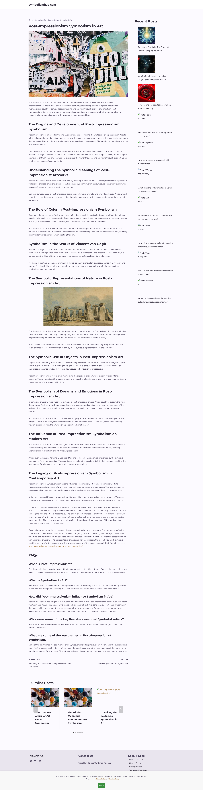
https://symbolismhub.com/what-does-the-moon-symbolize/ (55, 546)
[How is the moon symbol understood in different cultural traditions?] (146, 232)
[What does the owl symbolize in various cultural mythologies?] (146, 177)
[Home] (29, 20)
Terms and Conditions (138, 770)
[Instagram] (31, 761)
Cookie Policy (135, 763)
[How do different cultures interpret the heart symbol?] (146, 122)
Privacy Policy (135, 766)
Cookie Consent (136, 759)
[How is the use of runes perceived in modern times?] (146, 150)
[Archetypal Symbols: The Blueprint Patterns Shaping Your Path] (146, 35)
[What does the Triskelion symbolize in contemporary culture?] (146, 205)
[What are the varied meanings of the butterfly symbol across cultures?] (146, 288)
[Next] (121, 709)
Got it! (101, 785)
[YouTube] (35, 761)
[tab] (73, 732)
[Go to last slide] (35, 709)
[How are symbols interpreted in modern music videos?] (146, 260)
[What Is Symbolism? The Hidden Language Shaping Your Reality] (146, 64)
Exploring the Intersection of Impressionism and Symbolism (50, 663)
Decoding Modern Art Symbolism (113, 661)
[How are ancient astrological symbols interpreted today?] (146, 93)
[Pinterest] (40, 761)
